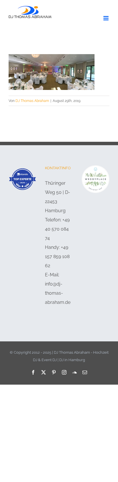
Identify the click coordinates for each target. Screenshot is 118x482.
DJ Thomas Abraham (32, 101)
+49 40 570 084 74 (57, 229)
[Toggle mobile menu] (106, 18)
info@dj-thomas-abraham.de (57, 293)
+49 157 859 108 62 (57, 256)
